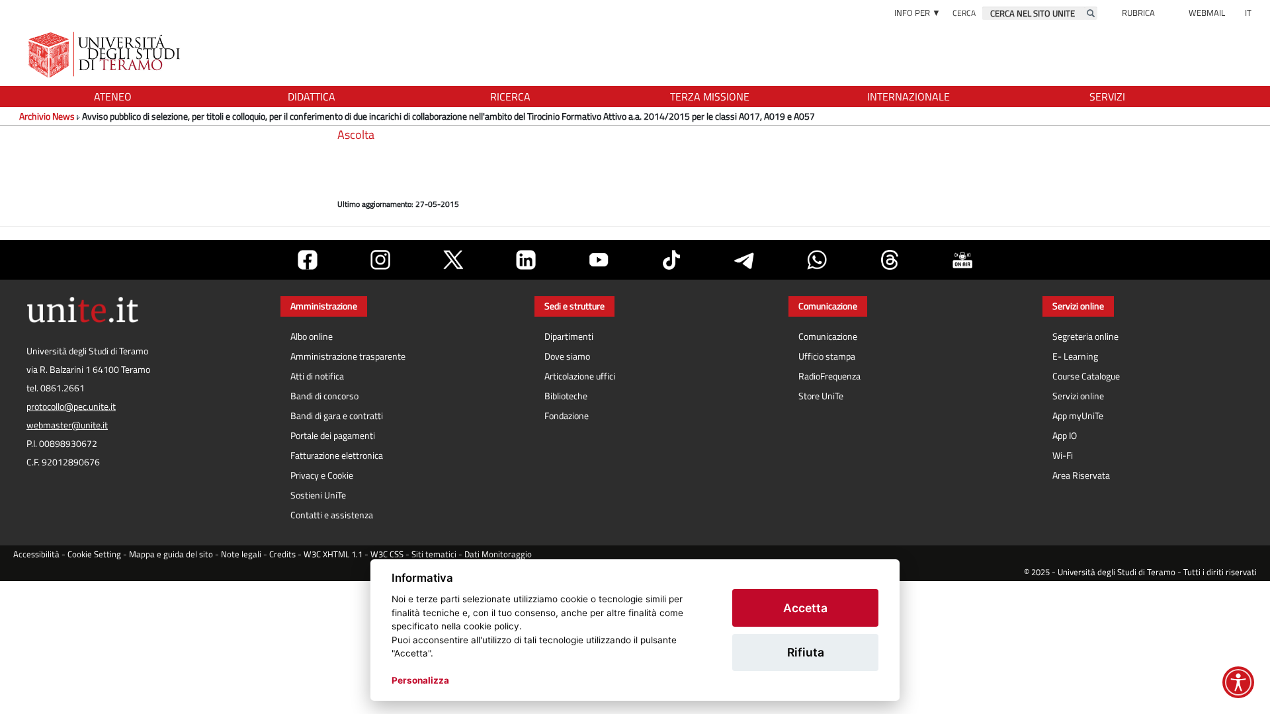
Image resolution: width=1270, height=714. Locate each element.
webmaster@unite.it (67, 425)
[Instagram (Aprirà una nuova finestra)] (380, 260)
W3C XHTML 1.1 (333, 554)
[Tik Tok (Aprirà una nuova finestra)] (671, 260)
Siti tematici (433, 554)
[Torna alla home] (105, 54)
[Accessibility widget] (1238, 682)
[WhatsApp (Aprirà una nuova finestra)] (817, 260)
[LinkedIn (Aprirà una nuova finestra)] (526, 260)
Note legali (241, 554)
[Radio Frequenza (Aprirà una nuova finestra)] (962, 260)
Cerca (964, 13)
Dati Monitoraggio (498, 554)
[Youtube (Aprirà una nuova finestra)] (599, 260)
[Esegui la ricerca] (1090, 13)
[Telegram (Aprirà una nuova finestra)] (744, 260)
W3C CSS (386, 554)
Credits (282, 554)
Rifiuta (805, 652)
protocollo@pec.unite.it (71, 406)
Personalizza (420, 680)
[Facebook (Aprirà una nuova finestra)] (308, 260)
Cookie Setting (94, 554)
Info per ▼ (917, 12)
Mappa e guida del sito (171, 554)
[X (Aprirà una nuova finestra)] (453, 260)
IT (1248, 12)
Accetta (805, 608)
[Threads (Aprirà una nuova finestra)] (890, 260)
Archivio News (47, 116)
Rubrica (1138, 12)
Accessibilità (36, 554)
